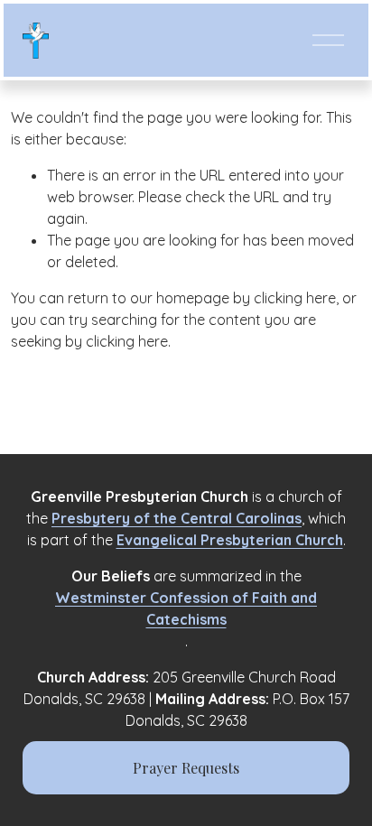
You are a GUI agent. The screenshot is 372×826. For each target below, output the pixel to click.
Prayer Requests (186, 767)
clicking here (295, 298)
